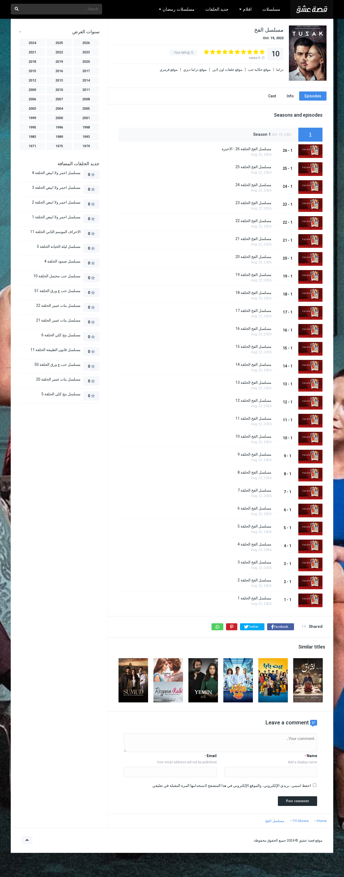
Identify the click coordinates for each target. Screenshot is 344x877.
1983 (32, 137)
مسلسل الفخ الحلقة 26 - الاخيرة (246, 149)
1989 (59, 137)
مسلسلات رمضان (179, 9)
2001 (86, 118)
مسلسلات (271, 9)
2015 (32, 71)
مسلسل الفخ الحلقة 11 (253, 418)
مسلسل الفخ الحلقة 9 (254, 454)
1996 (59, 127)
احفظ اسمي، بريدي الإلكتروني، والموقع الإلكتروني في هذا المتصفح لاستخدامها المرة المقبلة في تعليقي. (231, 785)
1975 (59, 146)
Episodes (312, 96)
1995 (32, 127)
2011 (86, 90)
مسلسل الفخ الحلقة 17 (253, 310)
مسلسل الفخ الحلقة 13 (253, 382)
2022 (59, 52)
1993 (86, 137)
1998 (86, 127)
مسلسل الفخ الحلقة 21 (253, 239)
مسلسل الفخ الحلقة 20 (253, 257)
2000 (59, 118)
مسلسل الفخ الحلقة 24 (253, 185)
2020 (86, 62)
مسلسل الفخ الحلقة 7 (254, 490)
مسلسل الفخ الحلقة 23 (253, 203)
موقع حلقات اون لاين (227, 69)
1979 (86, 146)
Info (290, 96)
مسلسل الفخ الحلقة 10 (253, 436)
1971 (32, 146)
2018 (32, 62)
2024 (32, 43)
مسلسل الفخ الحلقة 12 (253, 400)
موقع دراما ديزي (195, 69)
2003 (32, 108)
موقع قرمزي (169, 69)
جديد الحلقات (216, 9)
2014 (86, 80)
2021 (32, 52)
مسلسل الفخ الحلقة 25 (253, 167)
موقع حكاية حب (259, 69)
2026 (86, 43)
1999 (32, 118)
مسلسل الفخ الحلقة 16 (253, 328)
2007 (59, 99)
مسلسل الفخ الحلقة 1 (254, 598)
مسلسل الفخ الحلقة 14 (253, 364)
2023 (86, 52)
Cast (272, 96)
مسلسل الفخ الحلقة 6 (254, 508)
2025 (59, 43)
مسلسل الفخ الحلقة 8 (254, 472)
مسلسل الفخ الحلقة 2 (254, 580)
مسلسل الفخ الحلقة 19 (253, 274)
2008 (86, 99)
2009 (32, 90)
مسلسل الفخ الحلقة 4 (254, 544)
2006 (32, 99)
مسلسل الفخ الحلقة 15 (253, 346)
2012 (32, 80)
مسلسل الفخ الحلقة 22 (253, 221)
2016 (59, 71)
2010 (59, 90)
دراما (280, 69)
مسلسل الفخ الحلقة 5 (254, 526)
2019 (59, 62)
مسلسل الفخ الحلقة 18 (253, 292)
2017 (86, 71)
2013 (59, 80)
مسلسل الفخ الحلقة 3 (254, 562)
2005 (86, 108)
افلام (247, 9)
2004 (59, 108)
